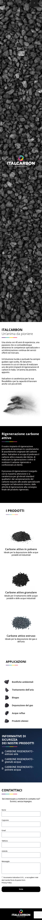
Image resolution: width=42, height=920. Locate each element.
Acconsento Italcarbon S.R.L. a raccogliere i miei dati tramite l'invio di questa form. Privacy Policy (20, 880)
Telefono (5, 841)
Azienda (4, 851)
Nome (4, 810)
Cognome (5, 820)
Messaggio (6, 861)
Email (4, 830)
